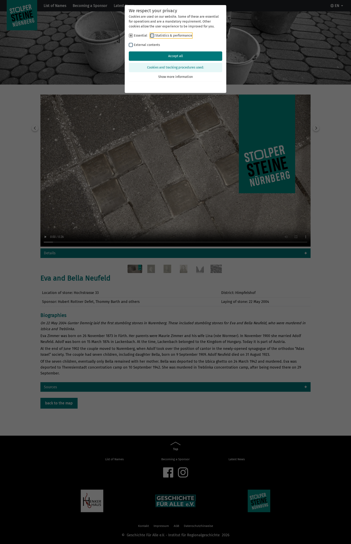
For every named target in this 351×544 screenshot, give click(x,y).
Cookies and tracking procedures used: (175, 67)
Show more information (175, 77)
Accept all (175, 56)
